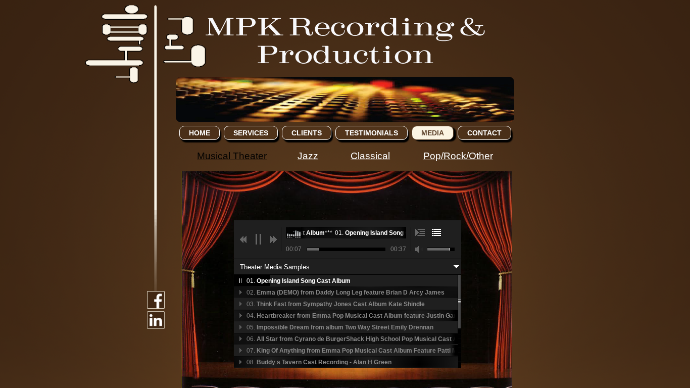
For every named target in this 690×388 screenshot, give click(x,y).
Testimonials (371, 133)
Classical (370, 156)
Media (432, 133)
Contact (484, 133)
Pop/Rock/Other (458, 156)
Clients (306, 133)
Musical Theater (232, 156)
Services (250, 133)
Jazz (308, 156)
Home (199, 133)
